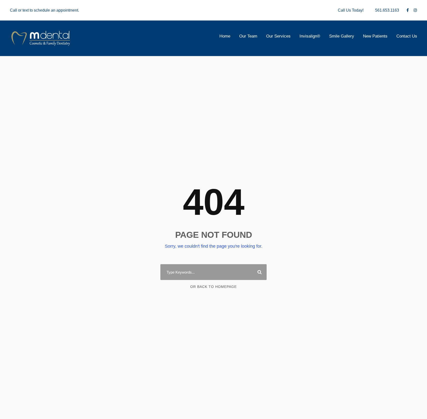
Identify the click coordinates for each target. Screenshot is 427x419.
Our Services (278, 36)
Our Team (248, 36)
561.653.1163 (387, 10)
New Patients (375, 36)
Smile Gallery (341, 36)
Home (224, 36)
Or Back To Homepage (213, 287)
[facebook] (407, 10)
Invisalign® (309, 36)
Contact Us (406, 36)
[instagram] (415, 10)
